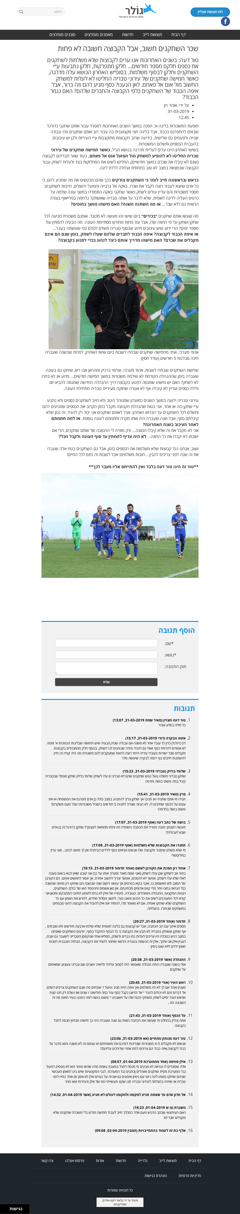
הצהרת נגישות (156, 1175)
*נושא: (170, 655)
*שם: (169, 643)
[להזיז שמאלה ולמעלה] (3, 1208)
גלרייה (142, 1160)
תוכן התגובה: (175, 666)
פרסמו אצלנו (74, 1160)
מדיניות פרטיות (190, 1175)
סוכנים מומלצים (62, 34)
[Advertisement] (221, 115)
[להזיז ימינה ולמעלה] (6, 1208)
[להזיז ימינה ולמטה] (6, 1210)
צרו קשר (47, 1160)
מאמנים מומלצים (99, 34)
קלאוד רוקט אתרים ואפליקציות (114, 1202)
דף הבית (178, 34)
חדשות (127, 34)
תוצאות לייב (152, 34)
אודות (100, 1160)
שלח (106, 682)
